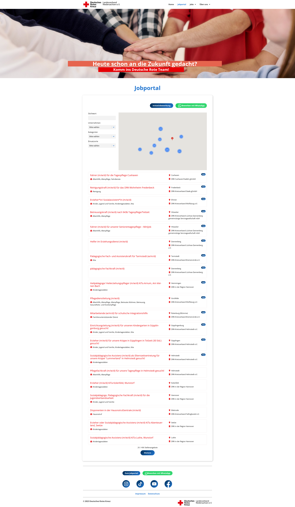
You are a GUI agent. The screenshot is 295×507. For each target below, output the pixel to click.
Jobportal (182, 4)
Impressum (140, 493)
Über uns (204, 4)
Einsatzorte (93, 141)
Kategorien (93, 132)
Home (171, 4)
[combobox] (89, 127)
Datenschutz (154, 493)
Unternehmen (94, 123)
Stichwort (92, 113)
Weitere (147, 453)
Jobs (192, 4)
